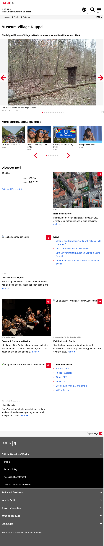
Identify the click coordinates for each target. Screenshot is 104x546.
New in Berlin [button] (9, 500)
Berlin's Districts (62, 213)
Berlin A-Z (60, 381)
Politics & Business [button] (12, 492)
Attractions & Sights (13, 277)
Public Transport (64, 373)
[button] (99, 17)
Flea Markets (8, 405)
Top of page (92, 433)
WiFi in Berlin (62, 390)
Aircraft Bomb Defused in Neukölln (72, 248)
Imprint (7, 462)
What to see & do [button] (11, 516)
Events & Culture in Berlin (16, 341)
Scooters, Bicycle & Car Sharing (71, 386)
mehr (55, 224)
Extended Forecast (11, 189)
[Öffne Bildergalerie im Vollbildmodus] (102, 112)
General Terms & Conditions (17, 484)
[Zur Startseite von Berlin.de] (10, 445)
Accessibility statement (15, 477)
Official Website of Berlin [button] (15, 454)
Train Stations (62, 368)
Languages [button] (7, 523)
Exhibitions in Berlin (64, 341)
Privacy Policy (10, 469)
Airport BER (61, 377)
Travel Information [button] (11, 508)
